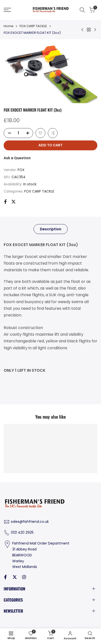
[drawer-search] (82, 10)
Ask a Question (17, 158)
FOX (21, 169)
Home (8, 26)
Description (50, 229)
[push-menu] (7, 10)
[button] (40, 133)
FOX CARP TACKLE (33, 26)
